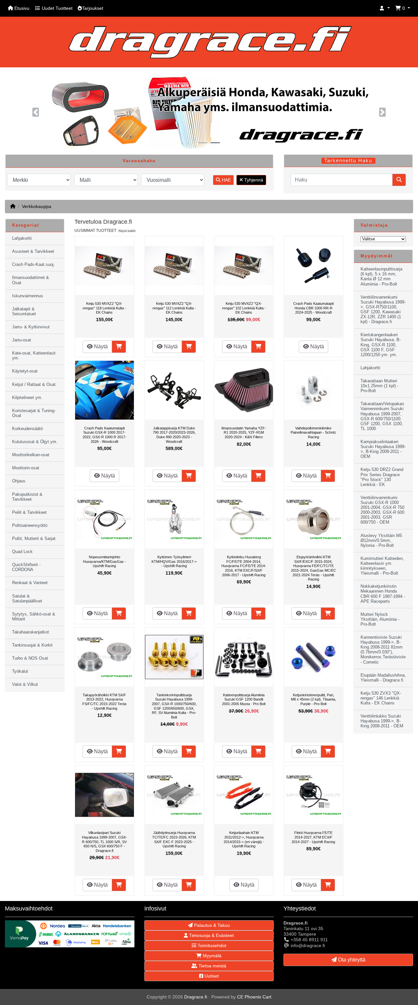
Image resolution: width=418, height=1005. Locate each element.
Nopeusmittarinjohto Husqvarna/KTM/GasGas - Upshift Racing (104, 561)
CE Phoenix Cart (254, 996)
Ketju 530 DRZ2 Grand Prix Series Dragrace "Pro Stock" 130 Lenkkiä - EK (382, 477)
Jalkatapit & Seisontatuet (24, 311)
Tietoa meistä (211, 965)
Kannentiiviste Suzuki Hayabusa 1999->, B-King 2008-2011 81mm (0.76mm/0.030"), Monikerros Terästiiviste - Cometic (383, 650)
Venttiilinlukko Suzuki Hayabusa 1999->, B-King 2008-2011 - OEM (382, 721)
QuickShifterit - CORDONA (26, 567)
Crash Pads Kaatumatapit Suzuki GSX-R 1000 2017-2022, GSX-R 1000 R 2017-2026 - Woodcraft (104, 434)
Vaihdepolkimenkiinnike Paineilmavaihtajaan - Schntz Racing (313, 432)
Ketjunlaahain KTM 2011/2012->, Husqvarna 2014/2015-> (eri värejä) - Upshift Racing (244, 839)
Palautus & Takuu (211, 925)
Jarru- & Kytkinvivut (31, 327)
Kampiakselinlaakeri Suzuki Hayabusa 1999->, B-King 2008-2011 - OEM (383, 449)
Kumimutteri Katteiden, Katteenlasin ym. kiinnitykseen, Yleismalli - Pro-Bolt (382, 566)
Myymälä (211, 955)
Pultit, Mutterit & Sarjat (34, 538)
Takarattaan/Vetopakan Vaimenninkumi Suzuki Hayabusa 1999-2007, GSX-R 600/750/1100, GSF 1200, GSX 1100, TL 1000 (382, 416)
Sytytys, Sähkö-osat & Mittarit (33, 616)
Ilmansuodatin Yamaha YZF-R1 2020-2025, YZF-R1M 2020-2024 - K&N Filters (243, 432)
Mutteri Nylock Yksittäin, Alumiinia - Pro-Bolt (380, 619)
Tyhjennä (253, 179)
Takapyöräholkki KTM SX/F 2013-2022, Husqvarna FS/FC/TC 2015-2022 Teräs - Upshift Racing (104, 701)
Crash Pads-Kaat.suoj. (33, 264)
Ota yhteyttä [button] (351, 959)
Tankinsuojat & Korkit (32, 645)
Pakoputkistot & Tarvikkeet (27, 497)
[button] (385, 8)
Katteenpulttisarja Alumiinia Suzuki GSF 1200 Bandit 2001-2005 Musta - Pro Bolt (243, 699)
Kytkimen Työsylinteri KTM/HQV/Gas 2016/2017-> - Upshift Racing (174, 561)
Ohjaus (18, 481)
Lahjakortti (22, 238)
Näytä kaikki (127, 231)
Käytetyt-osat (25, 371)
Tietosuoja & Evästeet (211, 935)
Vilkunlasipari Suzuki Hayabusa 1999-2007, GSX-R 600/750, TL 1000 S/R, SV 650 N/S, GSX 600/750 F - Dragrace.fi (104, 841)
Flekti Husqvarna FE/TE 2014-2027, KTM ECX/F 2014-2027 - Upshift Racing (313, 837)
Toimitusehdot (211, 945)
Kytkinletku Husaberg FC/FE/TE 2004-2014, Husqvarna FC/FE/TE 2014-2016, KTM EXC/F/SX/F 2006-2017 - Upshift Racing (243, 566)
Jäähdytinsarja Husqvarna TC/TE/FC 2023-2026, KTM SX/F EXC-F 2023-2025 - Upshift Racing (174, 839)
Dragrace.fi (195, 996)
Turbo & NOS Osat (30, 658)
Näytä (100, 346)
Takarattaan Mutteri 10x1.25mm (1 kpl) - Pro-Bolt (379, 386)
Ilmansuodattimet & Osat (30, 280)
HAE (225, 179)
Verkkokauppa (36, 206)
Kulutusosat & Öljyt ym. (34, 442)
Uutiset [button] (211, 976)
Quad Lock (22, 551)
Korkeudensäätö (27, 428)
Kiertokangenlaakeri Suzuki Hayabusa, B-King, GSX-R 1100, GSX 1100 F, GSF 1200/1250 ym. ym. (381, 345)
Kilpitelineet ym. (27, 397)
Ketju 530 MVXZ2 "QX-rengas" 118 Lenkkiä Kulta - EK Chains (104, 308)
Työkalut (20, 671)
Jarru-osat (21, 340)
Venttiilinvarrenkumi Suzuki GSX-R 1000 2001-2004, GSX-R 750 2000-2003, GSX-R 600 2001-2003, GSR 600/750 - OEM (382, 510)
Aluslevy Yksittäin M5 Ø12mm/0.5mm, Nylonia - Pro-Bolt (381, 540)
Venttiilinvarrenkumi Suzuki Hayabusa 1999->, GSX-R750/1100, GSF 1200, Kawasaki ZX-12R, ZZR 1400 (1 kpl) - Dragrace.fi (383, 309)
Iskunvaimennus (27, 296)
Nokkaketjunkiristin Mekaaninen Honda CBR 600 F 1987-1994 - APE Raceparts (383, 593)
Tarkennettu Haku (348, 160)
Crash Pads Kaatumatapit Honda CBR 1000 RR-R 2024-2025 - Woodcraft (313, 308)
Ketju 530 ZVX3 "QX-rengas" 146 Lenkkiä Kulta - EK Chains (381, 698)
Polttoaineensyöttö (29, 525)
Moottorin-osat (25, 468)
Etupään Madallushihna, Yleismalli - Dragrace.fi (383, 678)
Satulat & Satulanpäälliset (27, 598)
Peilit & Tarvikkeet (29, 512)
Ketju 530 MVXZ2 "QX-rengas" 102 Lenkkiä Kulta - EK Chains (244, 308)
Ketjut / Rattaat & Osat (34, 384)
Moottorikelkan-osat (30, 455)
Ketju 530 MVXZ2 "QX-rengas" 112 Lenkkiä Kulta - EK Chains (174, 308)
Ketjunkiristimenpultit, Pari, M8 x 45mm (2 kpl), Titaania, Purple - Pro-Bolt (313, 699)
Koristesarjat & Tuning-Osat (34, 413)
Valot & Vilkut (25, 684)
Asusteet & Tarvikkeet (33, 251)
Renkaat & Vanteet (30, 582)
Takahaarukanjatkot (30, 632)
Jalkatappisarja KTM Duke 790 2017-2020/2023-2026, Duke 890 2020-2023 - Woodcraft (174, 434)
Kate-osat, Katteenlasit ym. (34, 355)
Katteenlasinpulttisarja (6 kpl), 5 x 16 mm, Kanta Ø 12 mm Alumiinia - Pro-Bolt (381, 276)
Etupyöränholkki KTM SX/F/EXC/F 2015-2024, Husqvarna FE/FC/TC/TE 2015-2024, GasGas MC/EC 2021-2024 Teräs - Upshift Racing (313, 568)
